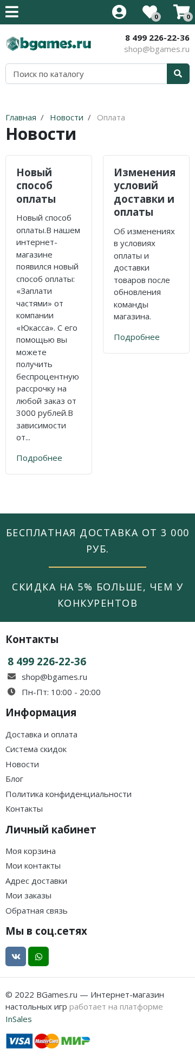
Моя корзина (30, 850)
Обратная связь (36, 910)
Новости (22, 764)
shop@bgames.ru (157, 48)
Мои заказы (28, 895)
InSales (18, 1018)
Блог (14, 778)
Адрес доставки (36, 880)
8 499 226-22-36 (157, 37)
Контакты (24, 808)
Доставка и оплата (41, 734)
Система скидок (36, 748)
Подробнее (39, 457)
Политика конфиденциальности (68, 793)
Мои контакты (33, 865)
